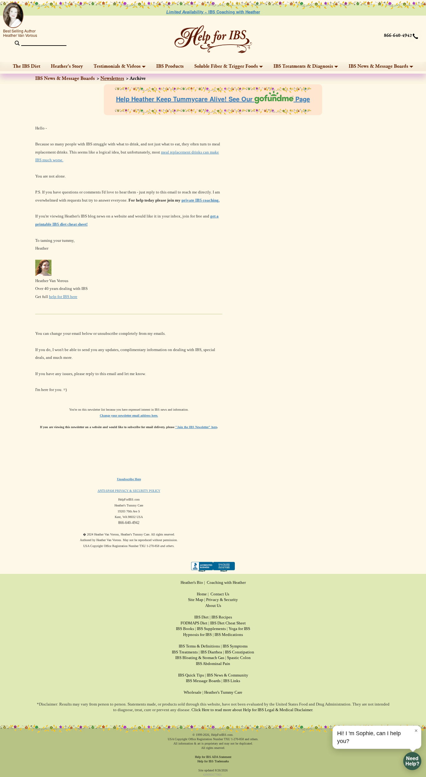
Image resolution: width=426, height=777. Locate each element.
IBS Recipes (221, 617)
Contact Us (220, 594)
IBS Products (170, 66)
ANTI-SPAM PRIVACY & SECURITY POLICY (129, 490)
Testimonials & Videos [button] (117, 66)
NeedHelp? (412, 761)
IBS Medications (229, 634)
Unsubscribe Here (129, 479)
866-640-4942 (398, 35)
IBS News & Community (227, 675)
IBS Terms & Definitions (199, 646)
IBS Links (231, 680)
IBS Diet (201, 617)
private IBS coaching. (201, 200)
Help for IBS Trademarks (213, 761)
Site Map (195, 599)
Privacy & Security (222, 599)
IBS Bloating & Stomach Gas (199, 657)
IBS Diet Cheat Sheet (228, 623)
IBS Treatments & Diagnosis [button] (303, 66)
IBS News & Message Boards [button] (378, 66)
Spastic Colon (239, 657)
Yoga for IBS (239, 628)
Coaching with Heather (226, 582)
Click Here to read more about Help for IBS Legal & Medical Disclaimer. (252, 709)
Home (202, 594)
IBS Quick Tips (191, 675)
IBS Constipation (239, 652)
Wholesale (192, 692)
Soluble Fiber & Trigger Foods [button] (226, 66)
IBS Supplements (211, 628)
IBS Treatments (185, 652)
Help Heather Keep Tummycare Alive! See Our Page (213, 98)
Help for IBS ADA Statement (213, 757)
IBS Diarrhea (211, 652)
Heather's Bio (192, 582)
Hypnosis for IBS (197, 634)
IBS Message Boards (203, 680)
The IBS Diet (26, 66)
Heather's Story (67, 66)
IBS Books (185, 628)
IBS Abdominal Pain (213, 663)
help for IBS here (63, 296)
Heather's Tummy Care (223, 692)
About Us (213, 605)
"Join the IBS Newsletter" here (196, 427)
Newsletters (112, 78)
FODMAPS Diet (194, 623)
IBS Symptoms (235, 646)
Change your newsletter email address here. (129, 415)
